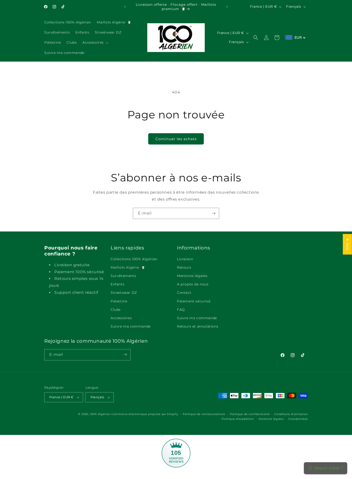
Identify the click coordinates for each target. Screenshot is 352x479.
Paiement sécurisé (193, 301)
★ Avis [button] (347, 244)
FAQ (181, 309)
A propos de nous (193, 284)
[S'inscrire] (213, 213)
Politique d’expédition (238, 419)
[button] (94, 43)
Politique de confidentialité (250, 414)
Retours (184, 267)
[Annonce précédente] (125, 6)
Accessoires (121, 318)
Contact (184, 293)
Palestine (119, 301)
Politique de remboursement (204, 414)
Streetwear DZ (124, 293)
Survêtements (123, 276)
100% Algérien (100, 414)
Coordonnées (298, 419)
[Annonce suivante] (227, 6)
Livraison (185, 259)
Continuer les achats (176, 139)
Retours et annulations (197, 326)
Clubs (116, 309)
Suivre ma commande (131, 326)
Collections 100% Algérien (134, 259)
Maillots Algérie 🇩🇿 (127, 267)
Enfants (117, 284)
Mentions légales (192, 276)
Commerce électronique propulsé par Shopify (144, 414)
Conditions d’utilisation (291, 414)
